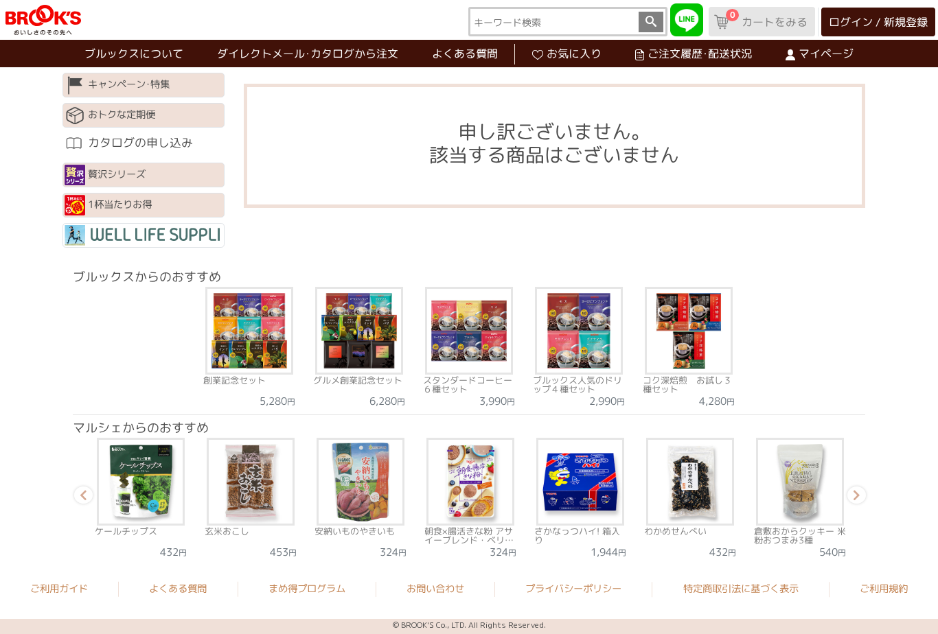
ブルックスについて (133, 53)
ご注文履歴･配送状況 (700, 53)
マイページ (826, 53)
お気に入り (574, 53)
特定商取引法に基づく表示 (741, 589)
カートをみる (768, 19)
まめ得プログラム (306, 589)
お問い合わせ (435, 589)
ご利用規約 (884, 589)
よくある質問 (465, 53)
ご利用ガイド (59, 589)
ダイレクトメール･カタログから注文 (307, 53)
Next (854, 497)
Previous (81, 497)
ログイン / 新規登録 (878, 22)
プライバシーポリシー (573, 589)
